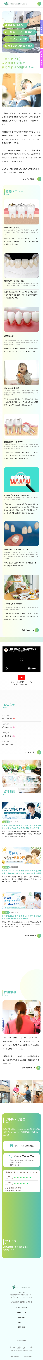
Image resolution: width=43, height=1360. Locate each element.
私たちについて (21, 1307)
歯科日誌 (21, 1317)
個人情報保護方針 (21, 1341)
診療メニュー (21, 1312)
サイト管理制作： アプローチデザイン (21, 1356)
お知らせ (21, 1322)
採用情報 (21, 1327)
